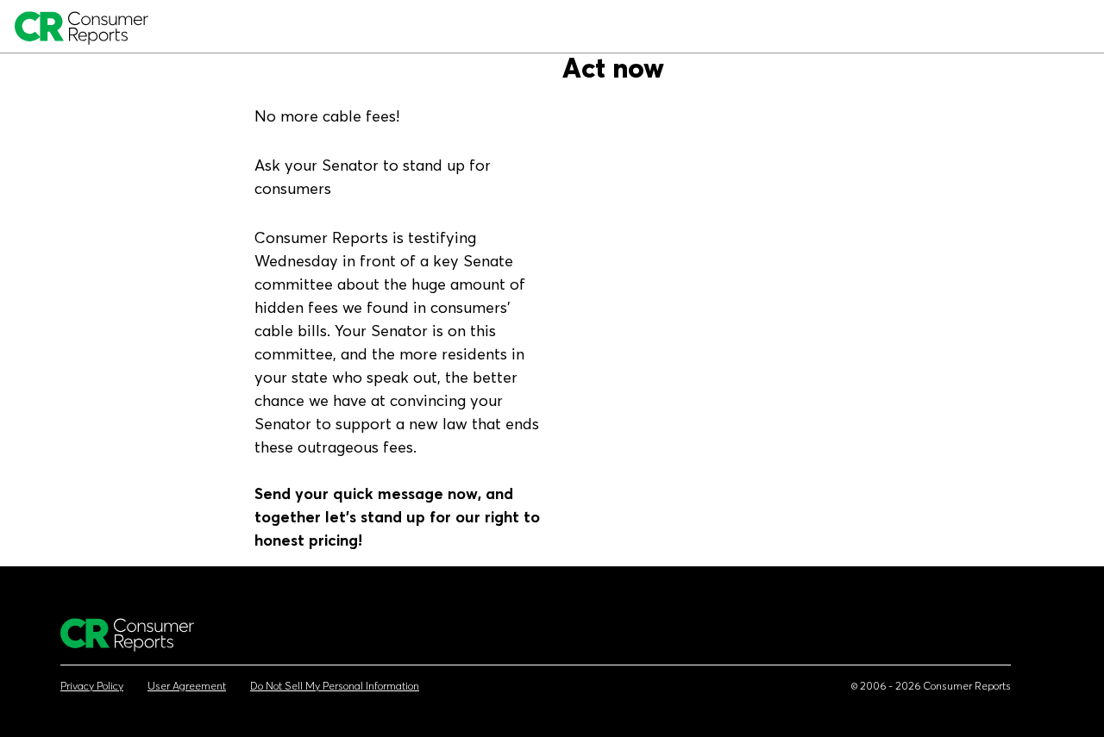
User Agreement (186, 686)
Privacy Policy (91, 686)
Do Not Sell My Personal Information (334, 686)
